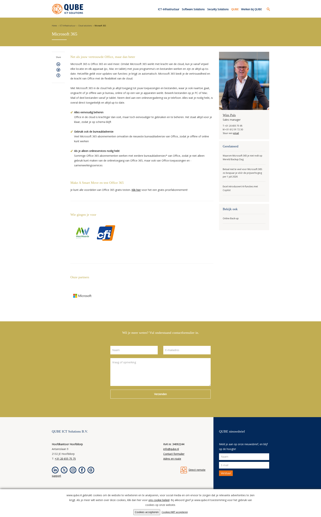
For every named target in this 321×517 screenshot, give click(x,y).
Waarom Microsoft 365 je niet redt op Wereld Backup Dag (242, 157)
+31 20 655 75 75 (65, 458)
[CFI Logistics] (106, 232)
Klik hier (136, 190)
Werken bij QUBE (251, 9)
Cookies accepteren (147, 512)
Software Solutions (193, 9)
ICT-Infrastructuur (168, 9)
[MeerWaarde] (82, 232)
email (236, 133)
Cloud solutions (85, 25)
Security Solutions (218, 9)
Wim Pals (229, 115)
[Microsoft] (82, 295)
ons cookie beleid (158, 500)
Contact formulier (173, 454)
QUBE (235, 9)
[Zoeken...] (267, 9)
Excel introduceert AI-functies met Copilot (240, 188)
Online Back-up (231, 218)
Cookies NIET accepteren (175, 512)
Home (54, 25)
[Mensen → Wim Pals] (244, 80)
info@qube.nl (171, 449)
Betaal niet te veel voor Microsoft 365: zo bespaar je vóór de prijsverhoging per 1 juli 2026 (242, 173)
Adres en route (172, 458)
